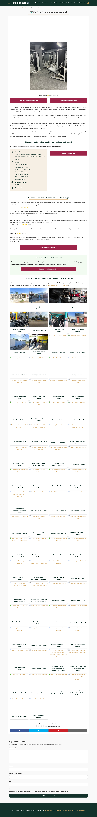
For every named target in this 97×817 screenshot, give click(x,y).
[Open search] (88, 3)
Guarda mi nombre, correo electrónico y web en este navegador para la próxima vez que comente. (38, 791)
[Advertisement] (48, 30)
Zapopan (37, 2)
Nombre (12, 766)
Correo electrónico (15, 773)
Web (10, 781)
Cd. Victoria (69, 2)
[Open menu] (9, 3)
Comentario (13, 748)
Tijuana (76, 2)
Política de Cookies (65, 810)
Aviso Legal (55, 810)
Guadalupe (82, 2)
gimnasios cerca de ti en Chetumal (58, 285)
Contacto (48, 810)
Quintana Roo (20, 8)
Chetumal (27, 8)
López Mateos (54, 2)
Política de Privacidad (78, 810)
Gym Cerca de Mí (12, 8)
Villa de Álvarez (45, 2)
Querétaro (62, 2)
